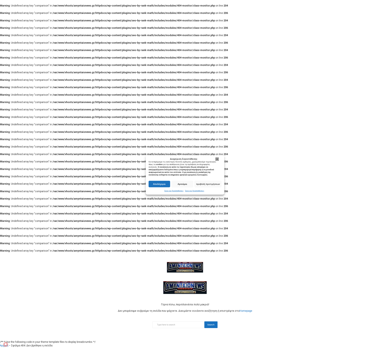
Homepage (245, 310)
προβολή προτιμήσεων (208, 184)
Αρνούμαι (182, 184)
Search (210, 324)
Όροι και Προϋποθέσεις (174, 191)
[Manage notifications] (5, 344)
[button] (217, 159)
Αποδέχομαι (159, 184)
